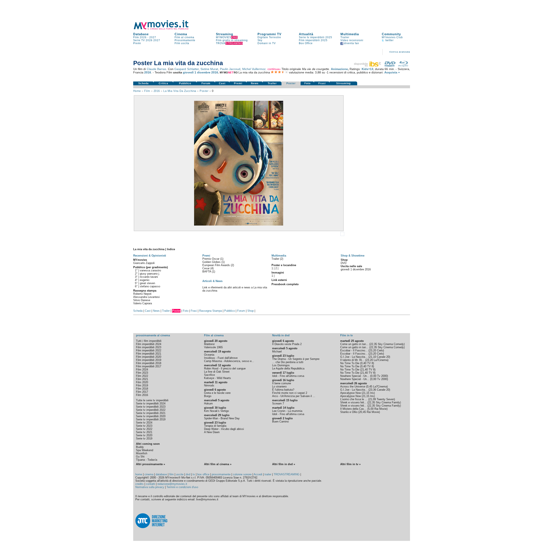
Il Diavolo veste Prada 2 (287, 344)
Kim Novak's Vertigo (216, 411)
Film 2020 (142, 382)
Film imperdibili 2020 (148, 356)
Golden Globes (211, 262)
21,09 (372, 399)
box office (203, 474)
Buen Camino (280, 421)
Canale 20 (383, 356)
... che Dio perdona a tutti (287, 362)
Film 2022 (142, 375)
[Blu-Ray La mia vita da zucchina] (403, 65)
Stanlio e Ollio (348, 412)
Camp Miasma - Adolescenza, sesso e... (229, 361)
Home (137, 91)
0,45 (369, 386)
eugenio (144, 280)
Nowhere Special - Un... (354, 375)
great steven (147, 283)
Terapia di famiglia (215, 425)
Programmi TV (269, 34)
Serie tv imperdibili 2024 (150, 403)
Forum (206, 83)
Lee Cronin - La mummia (287, 411)
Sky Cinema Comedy (391, 344)
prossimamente (221, 474)
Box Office (306, 43)
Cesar (206, 268)
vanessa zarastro (150, 270)
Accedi (258, 474)
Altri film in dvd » (283, 464)
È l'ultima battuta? (283, 389)
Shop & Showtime (352, 255)
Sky (260, 40)
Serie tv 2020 (144, 435)
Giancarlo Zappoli (144, 263)
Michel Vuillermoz (254, 69)
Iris (372, 392)
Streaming (224, 34)
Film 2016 (142, 395)
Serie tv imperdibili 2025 (315, 37)
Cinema (181, 34)
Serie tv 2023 (144, 425)
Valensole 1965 (213, 347)
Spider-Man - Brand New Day (222, 418)
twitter (389, 40)
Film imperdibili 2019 (148, 360)
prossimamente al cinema (153, 335)
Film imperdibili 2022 (148, 350)
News (255, 83)
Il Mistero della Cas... (353, 408)
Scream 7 (278, 403)
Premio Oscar (211, 258)
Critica (163, 83)
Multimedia (349, 34)
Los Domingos (281, 365)
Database (141, 34)
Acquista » (392, 72)
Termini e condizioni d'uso (182, 487)
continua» (274, 69)
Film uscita (182, 43)
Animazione (339, 69)
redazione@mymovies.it (172, 483)
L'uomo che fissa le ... (353, 399)
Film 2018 (142, 388)
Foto (307, 83)
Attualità (306, 34)
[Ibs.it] (368, 65)
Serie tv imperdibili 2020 (150, 416)
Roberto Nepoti (142, 293)
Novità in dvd (281, 335)
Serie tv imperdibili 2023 (150, 406)
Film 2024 (142, 369)
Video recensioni (351, 40)
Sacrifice (209, 374)
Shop (250, 310)
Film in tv (346, 335)
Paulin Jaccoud (230, 69)
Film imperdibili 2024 (148, 344)
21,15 (365, 392)
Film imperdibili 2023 (148, 347)
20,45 (362, 412)
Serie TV (139, 40)
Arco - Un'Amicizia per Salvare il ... (293, 396)
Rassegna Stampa (210, 310)
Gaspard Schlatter (186, 69)
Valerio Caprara (142, 303)
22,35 (373, 344)
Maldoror (209, 344)
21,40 (364, 369)
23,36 (372, 389)
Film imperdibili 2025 (313, 40)
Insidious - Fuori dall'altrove (221, 357)
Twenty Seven (385, 399)
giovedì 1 (189, 72)
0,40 (363, 363)
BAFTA (207, 271)
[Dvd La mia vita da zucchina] (390, 65)
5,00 (371, 408)
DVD (343, 263)
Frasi (322, 83)
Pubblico (185, 83)
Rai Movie (380, 408)
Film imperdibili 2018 (148, 363)
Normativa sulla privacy (149, 487)
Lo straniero (279, 386)
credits (139, 483)
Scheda (143, 83)
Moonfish (141, 453)
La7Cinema (381, 360)
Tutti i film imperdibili (148, 340)
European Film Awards (216, 265)
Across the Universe (352, 386)
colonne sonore (242, 474)
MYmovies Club (392, 37)
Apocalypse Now (350, 392)
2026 (149, 40)
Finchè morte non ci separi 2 (289, 392)
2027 (152, 37)
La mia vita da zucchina (179, 91)
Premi (137, 43)
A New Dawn (212, 432)
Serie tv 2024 (144, 422)
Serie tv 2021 (144, 432)
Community (391, 34)
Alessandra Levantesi (146, 297)
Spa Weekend (144, 450)
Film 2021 (142, 379)
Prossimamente (185, 40)
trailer (268, 474)
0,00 (373, 375)
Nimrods (209, 385)
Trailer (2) (277, 258)
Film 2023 (142, 372)
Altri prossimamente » (150, 464)
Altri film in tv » (350, 464)
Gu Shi (140, 456)
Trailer (344, 37)
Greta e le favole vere (217, 392)
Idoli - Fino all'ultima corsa (288, 375)
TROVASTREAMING (286, 474)
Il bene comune (281, 383)
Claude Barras (156, 69)
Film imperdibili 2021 (148, 353)
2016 (147, 72)
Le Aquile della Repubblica (288, 368)
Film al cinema (184, 37)
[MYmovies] (165, 28)
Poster (291, 83)
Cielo (380, 350)
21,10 (372, 356)
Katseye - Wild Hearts (217, 378)
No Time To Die (349, 363)
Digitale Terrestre (269, 37)
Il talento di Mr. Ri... (352, 360)
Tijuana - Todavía (146, 459)
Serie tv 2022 (144, 429)
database (161, 474)
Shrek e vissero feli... (353, 402)
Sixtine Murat (209, 69)
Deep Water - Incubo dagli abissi (224, 429)
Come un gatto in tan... (354, 344)
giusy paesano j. (150, 273)
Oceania (209, 354)
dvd (188, 474)
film (147, 91)
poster (204, 91)
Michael (277, 351)
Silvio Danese (141, 300)
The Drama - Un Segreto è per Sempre (295, 359)
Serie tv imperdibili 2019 (150, 419)
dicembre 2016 (207, 72)
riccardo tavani (149, 276)
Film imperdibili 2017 (148, 366)
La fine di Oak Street (217, 371)
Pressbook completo (285, 284)
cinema (148, 474)
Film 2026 (140, 37)
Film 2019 (142, 385)
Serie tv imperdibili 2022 (150, 409)
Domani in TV (267, 43)
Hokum (208, 403)
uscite (179, 474)
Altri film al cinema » (217, 464)
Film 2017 (142, 391)
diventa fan (351, 43)
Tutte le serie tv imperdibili (152, 400)
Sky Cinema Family (388, 402)
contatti (150, 483)
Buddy (140, 447)
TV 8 (370, 363)
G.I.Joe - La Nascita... (354, 356)
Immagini (278, 272)
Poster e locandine (284, 265)
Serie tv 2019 (144, 438)
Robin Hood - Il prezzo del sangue (225, 368)
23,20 (372, 350)
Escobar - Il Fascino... (354, 350)
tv (194, 474)
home (138, 474)
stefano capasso (150, 286)
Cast (222, 83)
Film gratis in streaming (232, 40)
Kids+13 (367, 69)
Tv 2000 (382, 375)
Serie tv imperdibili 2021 (150, 413)
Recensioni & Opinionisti (149, 255)
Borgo (207, 396)
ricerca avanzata (399, 52)
